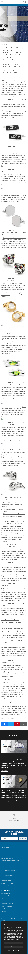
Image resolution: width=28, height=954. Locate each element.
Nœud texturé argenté (15, 456)
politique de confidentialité (8, 883)
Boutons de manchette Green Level (17, 338)
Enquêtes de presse (6, 906)
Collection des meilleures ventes (9, 633)
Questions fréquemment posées (9, 870)
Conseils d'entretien (6, 886)
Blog (2, 898)
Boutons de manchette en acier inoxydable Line (13, 461)
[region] (14, 819)
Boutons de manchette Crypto (11, 155)
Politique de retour (6, 880)
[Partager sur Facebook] (4, 723)
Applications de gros (6, 895)
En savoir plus (4, 770)
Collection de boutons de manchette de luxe (14, 514)
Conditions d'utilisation (7, 908)
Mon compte (4, 867)
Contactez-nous (5, 873)
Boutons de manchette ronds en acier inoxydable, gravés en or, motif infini (13, 180)
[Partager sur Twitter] (11, 723)
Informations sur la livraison (8, 878)
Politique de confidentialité (13, 939)
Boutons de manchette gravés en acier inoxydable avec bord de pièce (13, 195)
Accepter (13, 943)
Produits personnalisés (7, 875)
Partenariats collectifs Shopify (9, 901)
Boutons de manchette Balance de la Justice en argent (13, 408)
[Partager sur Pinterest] (17, 723)
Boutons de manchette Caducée (11, 429)
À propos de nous (5, 893)
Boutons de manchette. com (11, 704)
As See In (3, 911)
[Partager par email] (23, 723)
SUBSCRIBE (22, 838)
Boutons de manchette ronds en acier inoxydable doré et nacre (12, 289)
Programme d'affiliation (7, 903)
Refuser (13, 947)
